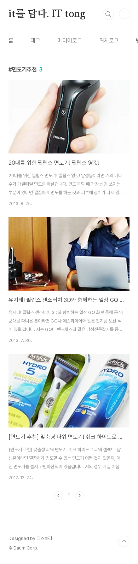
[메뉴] (124, 13)
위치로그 (109, 40)
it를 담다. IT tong (47, 14)
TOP (124, 541)
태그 (35, 40)
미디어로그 (69, 40)
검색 (108, 14)
